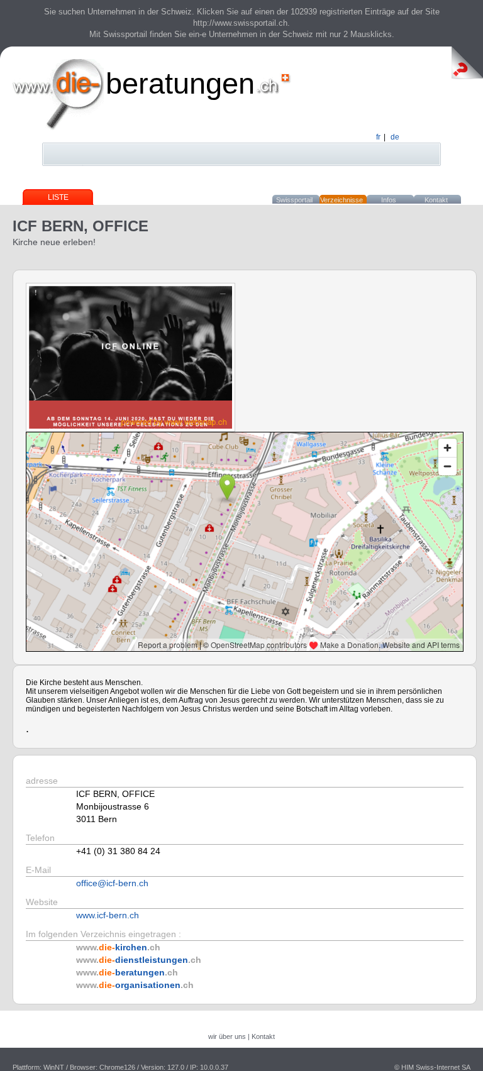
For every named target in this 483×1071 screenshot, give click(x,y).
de (395, 137)
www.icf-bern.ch (107, 915)
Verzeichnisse (341, 200)
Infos (388, 200)
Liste (58, 197)
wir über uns (227, 1036)
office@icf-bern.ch (112, 883)
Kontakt (436, 200)
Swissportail (294, 200)
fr (378, 137)
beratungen (180, 83)
